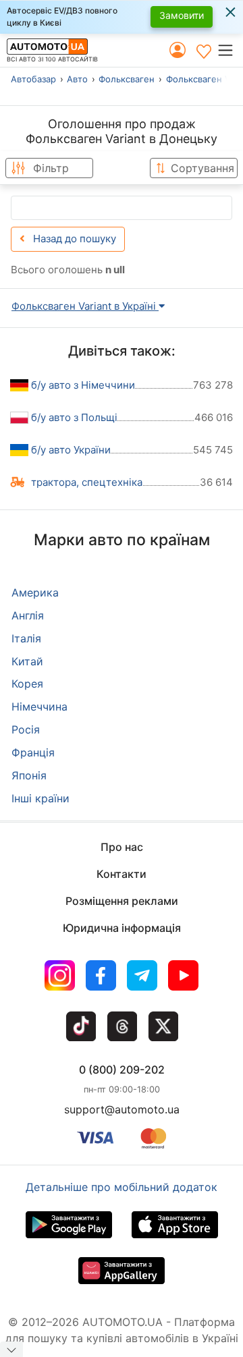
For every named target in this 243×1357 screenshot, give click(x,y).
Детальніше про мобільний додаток (121, 1187)
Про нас (122, 847)
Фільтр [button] (51, 168)
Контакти (121, 874)
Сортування (202, 168)
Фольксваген (127, 79)
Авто (77, 79)
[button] (230, 49)
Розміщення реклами (121, 901)
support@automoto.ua (122, 1109)
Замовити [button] (181, 15)
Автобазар (33, 79)
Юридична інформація (122, 928)
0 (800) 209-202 (122, 1069)
